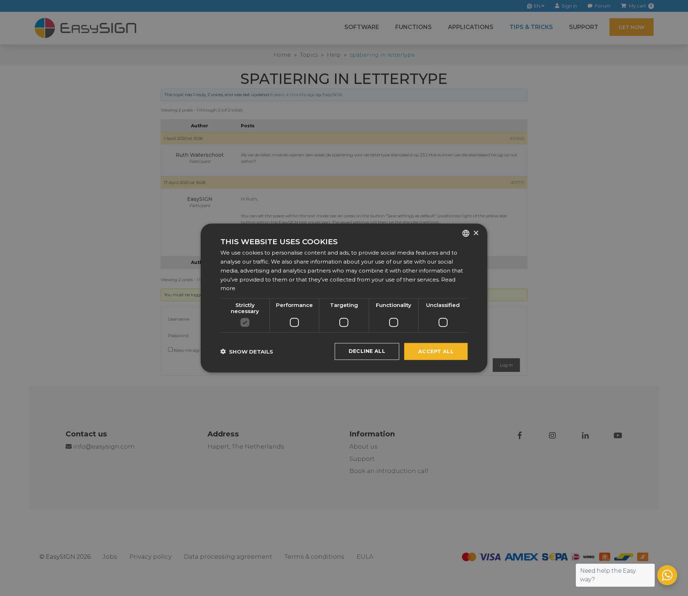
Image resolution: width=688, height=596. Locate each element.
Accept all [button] (436, 351)
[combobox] (465, 233)
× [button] (475, 233)
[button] (246, 351)
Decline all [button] (367, 351)
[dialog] (344, 298)
